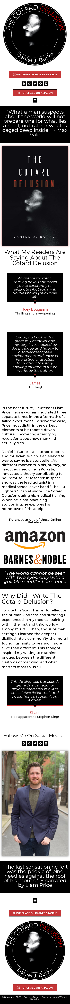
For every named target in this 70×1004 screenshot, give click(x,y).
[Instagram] (29, 83)
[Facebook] (23, 83)
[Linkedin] (46, 83)
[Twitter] (35, 83)
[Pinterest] (40, 83)
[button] (35, 100)
